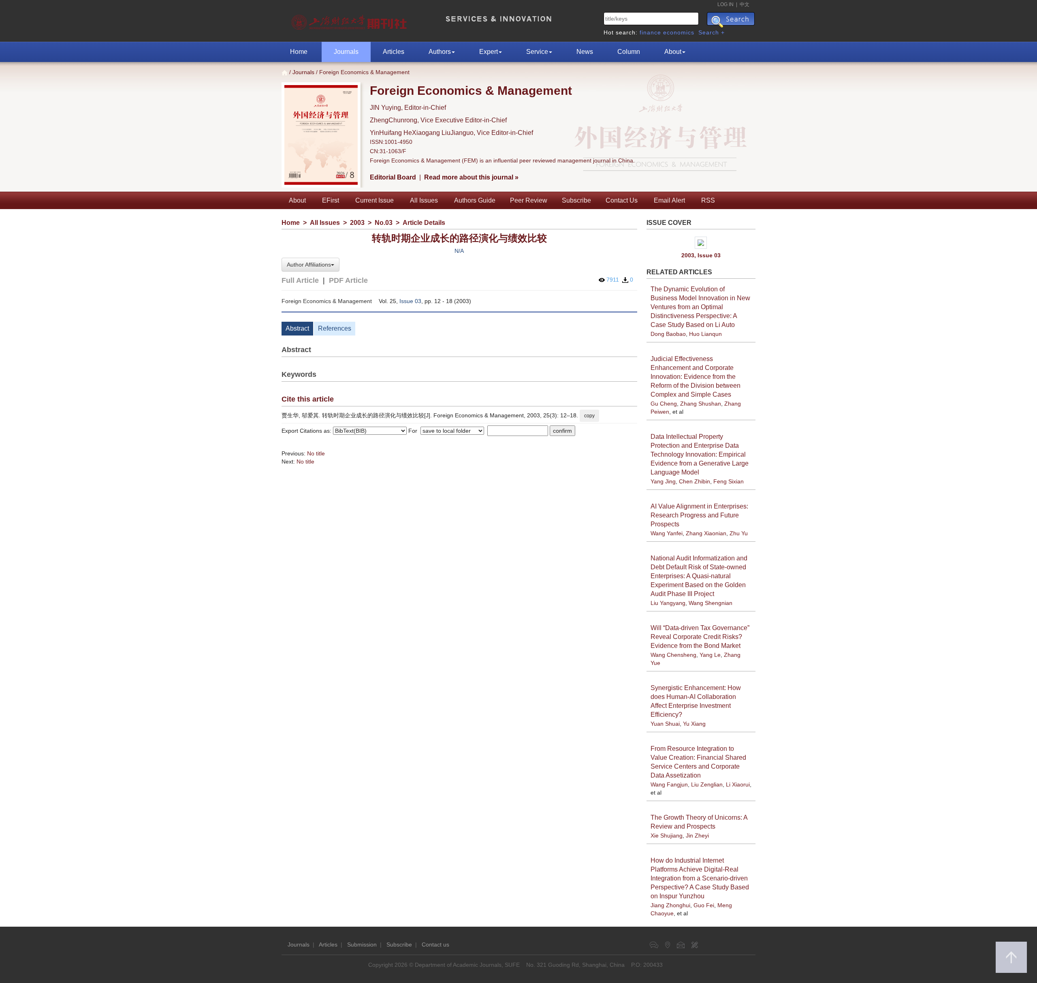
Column (628, 51)
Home (298, 51)
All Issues (424, 200)
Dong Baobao (668, 334)
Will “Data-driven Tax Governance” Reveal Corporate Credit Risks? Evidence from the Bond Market (700, 636)
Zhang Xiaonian (706, 533)
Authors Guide (474, 200)
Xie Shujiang (667, 835)
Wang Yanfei (667, 533)
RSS (708, 200)
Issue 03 (410, 301)
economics (678, 32)
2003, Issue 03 (701, 255)
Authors (440, 51)
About (672, 51)
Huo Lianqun (705, 334)
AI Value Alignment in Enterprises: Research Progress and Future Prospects (699, 515)
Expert (488, 51)
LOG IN (725, 4)
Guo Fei (703, 905)
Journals (346, 51)
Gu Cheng (664, 403)
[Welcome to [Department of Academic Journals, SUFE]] (350, 20)
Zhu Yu (739, 533)
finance (650, 32)
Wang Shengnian (710, 603)
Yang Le (710, 655)
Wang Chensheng (673, 655)
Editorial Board (393, 177)
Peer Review (528, 200)
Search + (711, 32)
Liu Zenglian (707, 784)
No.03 (384, 222)
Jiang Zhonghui (670, 905)
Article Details (424, 222)
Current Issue (374, 200)
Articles (393, 51)
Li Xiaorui (738, 784)
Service (537, 51)
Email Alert (669, 200)
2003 (357, 222)
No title (316, 453)
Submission (362, 944)
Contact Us (622, 200)
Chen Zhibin (694, 481)
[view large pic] (701, 243)
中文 (744, 4)
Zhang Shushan (700, 403)
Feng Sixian (728, 481)
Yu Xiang (694, 723)
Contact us (435, 944)
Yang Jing (663, 481)
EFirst (330, 200)
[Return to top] (1011, 957)
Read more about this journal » (471, 177)
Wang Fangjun (669, 784)
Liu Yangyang (668, 603)
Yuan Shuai (665, 723)
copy (589, 416)
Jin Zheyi (697, 835)
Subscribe (576, 200)
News (584, 51)
